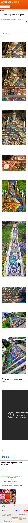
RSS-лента (24, 518)
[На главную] (10, 2)
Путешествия (9, 34)
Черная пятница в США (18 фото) (11, 481)
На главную (2, 10)
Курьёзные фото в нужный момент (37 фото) (12, 485)
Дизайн (8, 33)
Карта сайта (9, 521)
